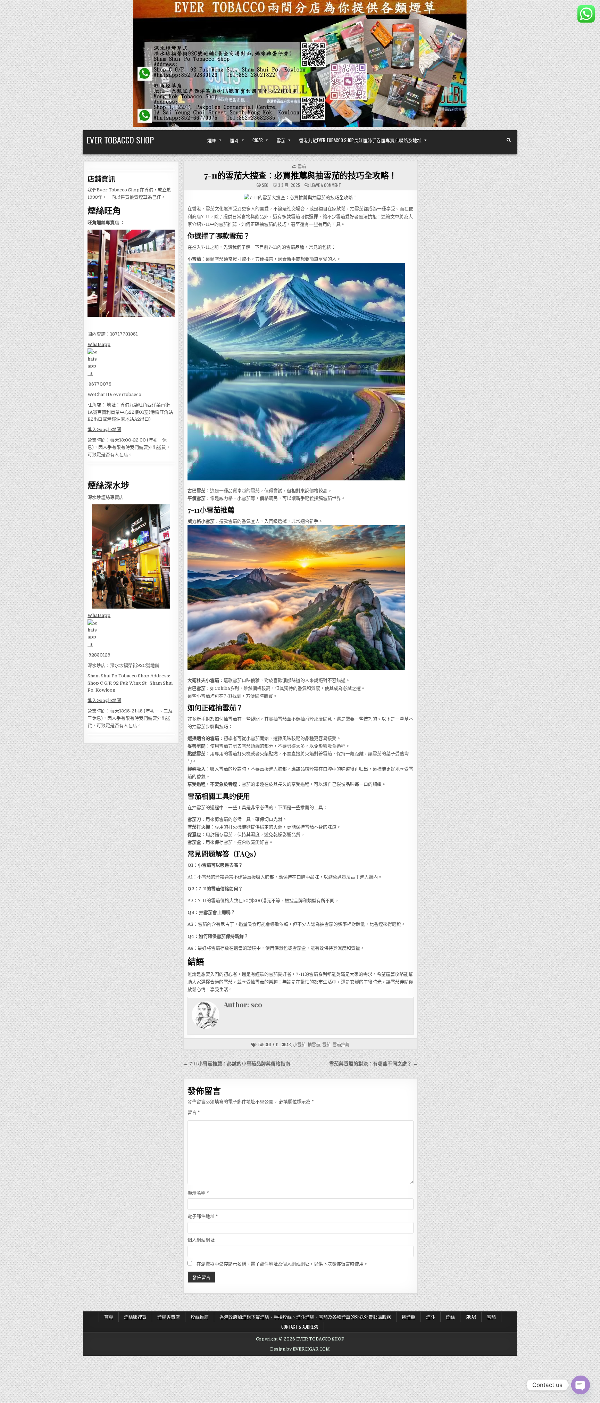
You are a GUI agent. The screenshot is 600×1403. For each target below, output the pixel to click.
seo (265, 185)
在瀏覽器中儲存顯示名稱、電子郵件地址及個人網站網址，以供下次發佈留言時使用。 (282, 1263)
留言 (194, 1112)
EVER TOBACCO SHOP (120, 139)
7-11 (275, 1044)
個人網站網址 (201, 1240)
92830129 (99, 655)
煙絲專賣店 (168, 1316)
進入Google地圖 (104, 429)
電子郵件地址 (203, 1216)
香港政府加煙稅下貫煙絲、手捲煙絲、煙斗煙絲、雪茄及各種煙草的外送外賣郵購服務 (305, 1316)
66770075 (100, 384)
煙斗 (234, 140)
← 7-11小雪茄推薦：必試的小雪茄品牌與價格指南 (236, 1063)
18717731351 (124, 334)
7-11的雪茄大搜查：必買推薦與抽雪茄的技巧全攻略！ (300, 175)
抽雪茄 (314, 1044)
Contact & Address (299, 1326)
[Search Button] (508, 140)
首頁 (108, 1316)
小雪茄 (299, 1044)
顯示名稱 (198, 1193)
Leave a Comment (325, 185)
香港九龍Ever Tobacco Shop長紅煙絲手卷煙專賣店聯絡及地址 (360, 140)
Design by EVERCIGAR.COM (300, 1349)
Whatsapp (99, 344)
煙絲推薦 (200, 1316)
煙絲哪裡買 (135, 1316)
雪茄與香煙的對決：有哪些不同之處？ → (373, 1063)
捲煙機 (408, 1316)
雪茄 (280, 140)
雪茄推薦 (341, 1044)
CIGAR (257, 140)
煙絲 (211, 140)
